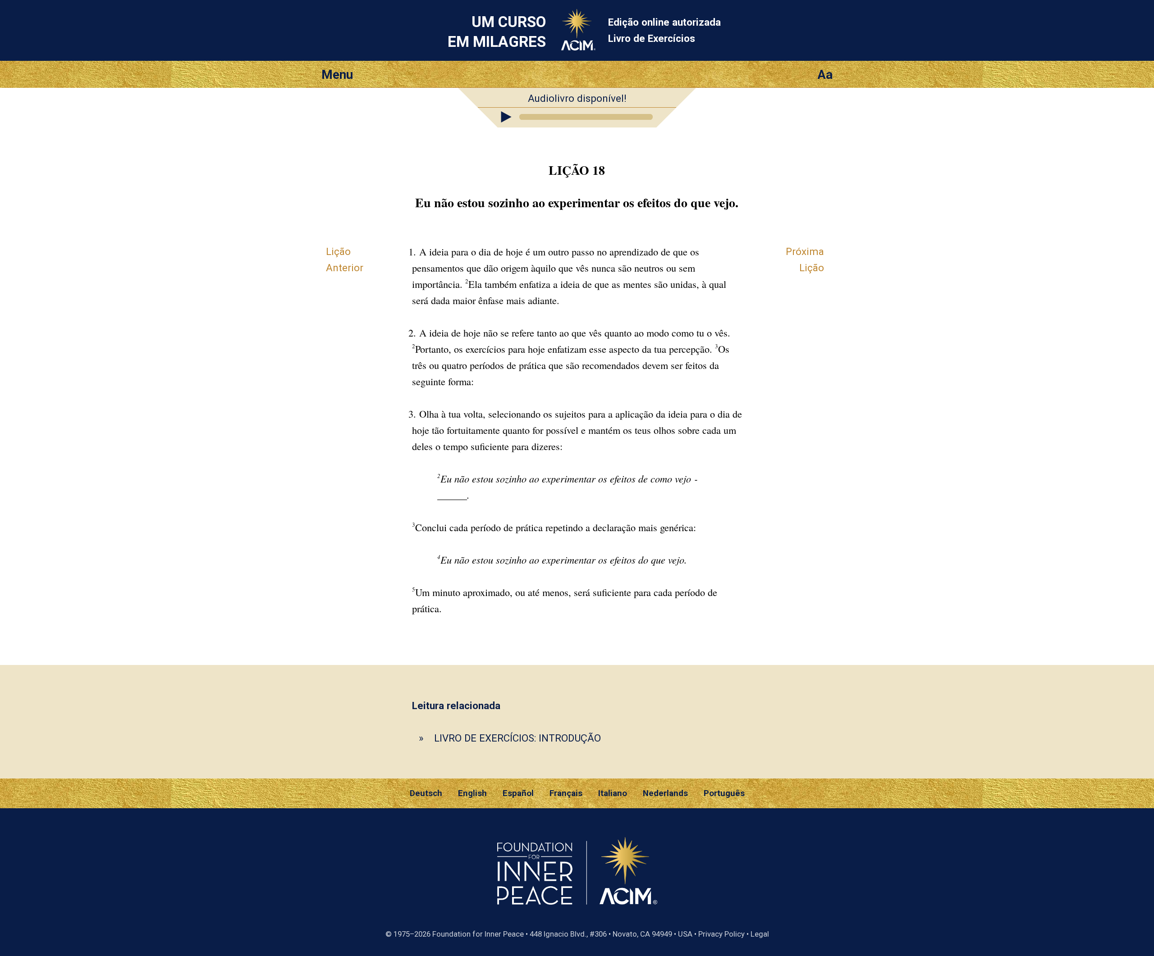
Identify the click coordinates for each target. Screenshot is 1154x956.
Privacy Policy (721, 933)
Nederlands (665, 793)
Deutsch (426, 793)
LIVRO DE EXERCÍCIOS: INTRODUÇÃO (517, 738)
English (472, 793)
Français (566, 793)
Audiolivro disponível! (577, 98)
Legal (760, 933)
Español (518, 793)
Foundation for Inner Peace (478, 933)
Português (724, 793)
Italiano (612, 793)
